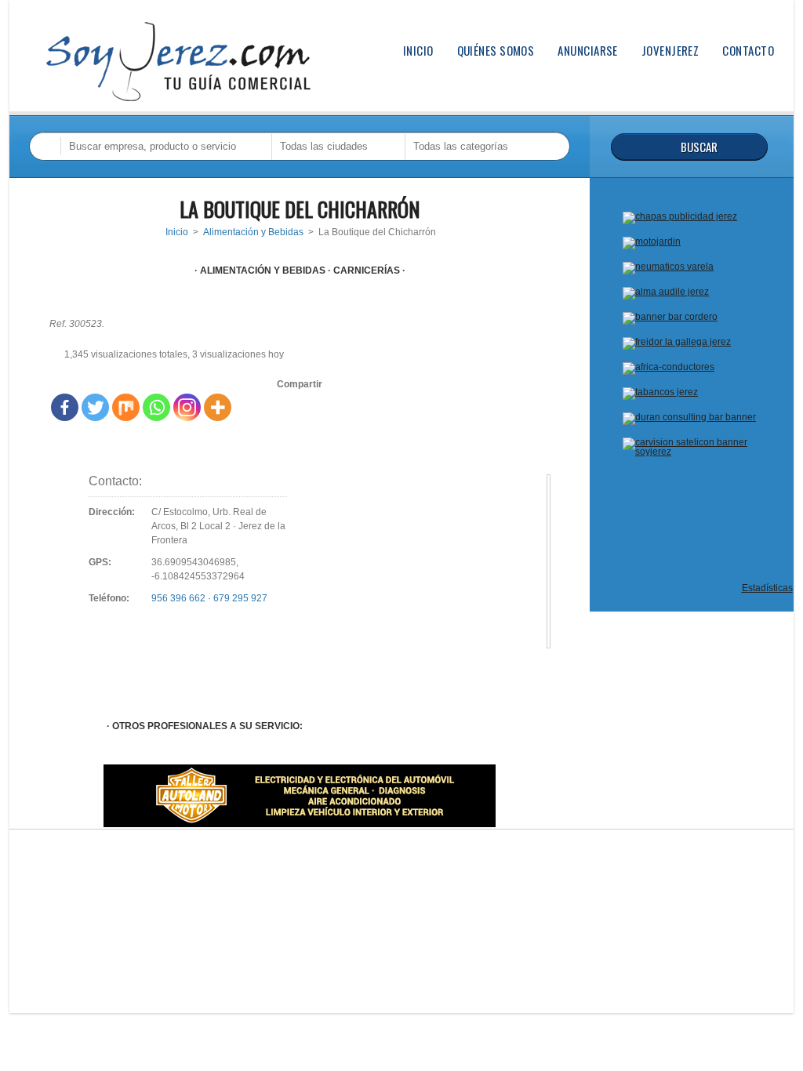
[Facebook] (64, 407)
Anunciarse (588, 50)
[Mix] (126, 407)
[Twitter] (95, 407)
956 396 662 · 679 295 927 (209, 598)
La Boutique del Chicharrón (300, 209)
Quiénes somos (496, 50)
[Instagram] (187, 407)
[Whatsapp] (156, 407)
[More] (217, 407)
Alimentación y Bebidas (253, 232)
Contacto (748, 50)
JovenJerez (670, 50)
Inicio (418, 50)
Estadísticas (767, 588)
